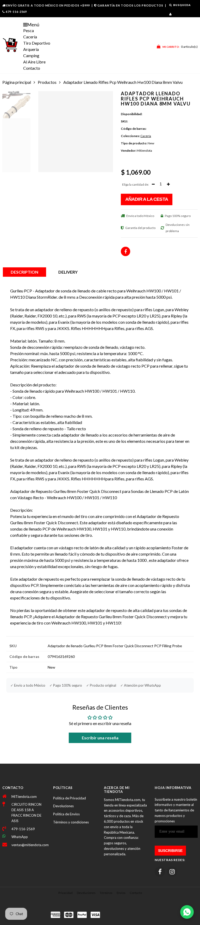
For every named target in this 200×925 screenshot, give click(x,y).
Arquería (31, 49)
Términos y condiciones (71, 822)
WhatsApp (19, 837)
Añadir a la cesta (146, 199)
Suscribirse (170, 851)
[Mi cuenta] (170, 14)
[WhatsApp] (187, 912)
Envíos (121, 892)
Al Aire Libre (34, 61)
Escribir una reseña (100, 737)
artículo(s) (180, 47)
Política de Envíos (66, 814)
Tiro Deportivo (36, 42)
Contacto (31, 68)
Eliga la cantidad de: (135, 184)
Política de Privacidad (69, 798)
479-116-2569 (16, 11)
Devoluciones (63, 806)
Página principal (16, 82)
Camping (31, 55)
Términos (106, 892)
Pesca (28, 30)
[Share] (125, 251)
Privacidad (65, 892)
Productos (47, 82)
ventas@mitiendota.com (28, 845)
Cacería (30, 36)
